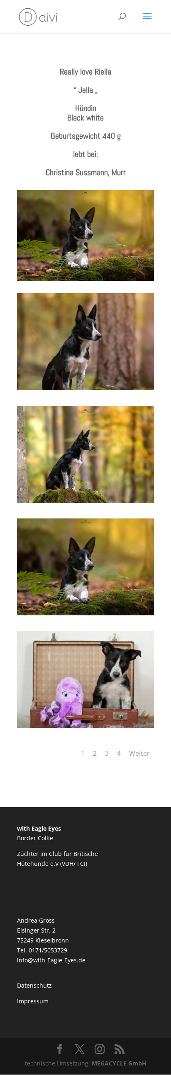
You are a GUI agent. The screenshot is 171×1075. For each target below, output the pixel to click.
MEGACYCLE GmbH (119, 1063)
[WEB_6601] (85, 613)
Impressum (33, 1001)
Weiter (139, 753)
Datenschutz (34, 985)
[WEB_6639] (85, 388)
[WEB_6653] (85, 500)
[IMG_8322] (85, 726)
